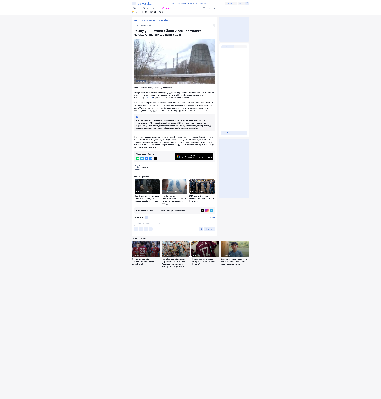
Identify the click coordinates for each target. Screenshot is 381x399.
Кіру (213, 217)
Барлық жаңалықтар (148, 20)
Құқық (195, 3)
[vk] (151, 158)
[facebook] (146, 158)
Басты (136, 20)
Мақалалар (203, 3)
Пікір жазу (209, 229)
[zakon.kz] (145, 3)
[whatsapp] (138, 158)
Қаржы (183, 3)
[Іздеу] (247, 3)
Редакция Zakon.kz (163, 20)
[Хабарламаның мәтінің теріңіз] (174, 223)
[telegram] (142, 158)
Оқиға (190, 3)
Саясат (172, 3)
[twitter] (155, 158)
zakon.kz (149, 98)
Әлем (178, 3)
